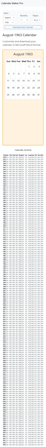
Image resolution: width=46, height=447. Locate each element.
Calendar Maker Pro (12, 3)
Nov (39, 157)
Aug (29, 157)
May (20, 157)
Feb (10, 157)
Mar (13, 157)
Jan (7, 157)
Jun (23, 157)
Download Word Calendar (23, 27)
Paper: (36, 15)
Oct (35, 157)
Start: (6, 13)
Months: (24, 15)
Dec (42, 157)
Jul (26, 157)
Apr (17, 157)
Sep (32, 157)
